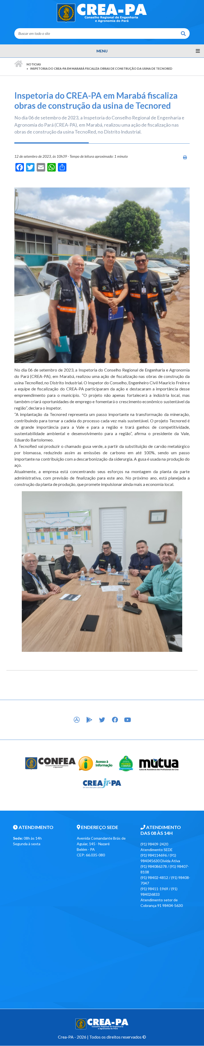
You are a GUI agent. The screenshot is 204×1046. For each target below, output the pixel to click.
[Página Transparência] (95, 763)
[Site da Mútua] (159, 763)
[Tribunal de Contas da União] (125, 763)
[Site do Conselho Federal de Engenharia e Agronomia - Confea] (50, 763)
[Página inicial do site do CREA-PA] (102, 13)
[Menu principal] (102, 51)
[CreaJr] (102, 783)
